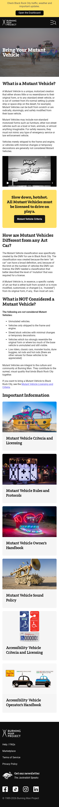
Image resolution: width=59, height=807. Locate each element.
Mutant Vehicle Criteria (29, 219)
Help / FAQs (8, 744)
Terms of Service (11, 757)
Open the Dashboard (30, 12)
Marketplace (9, 751)
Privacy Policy (9, 764)
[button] (53, 23)
